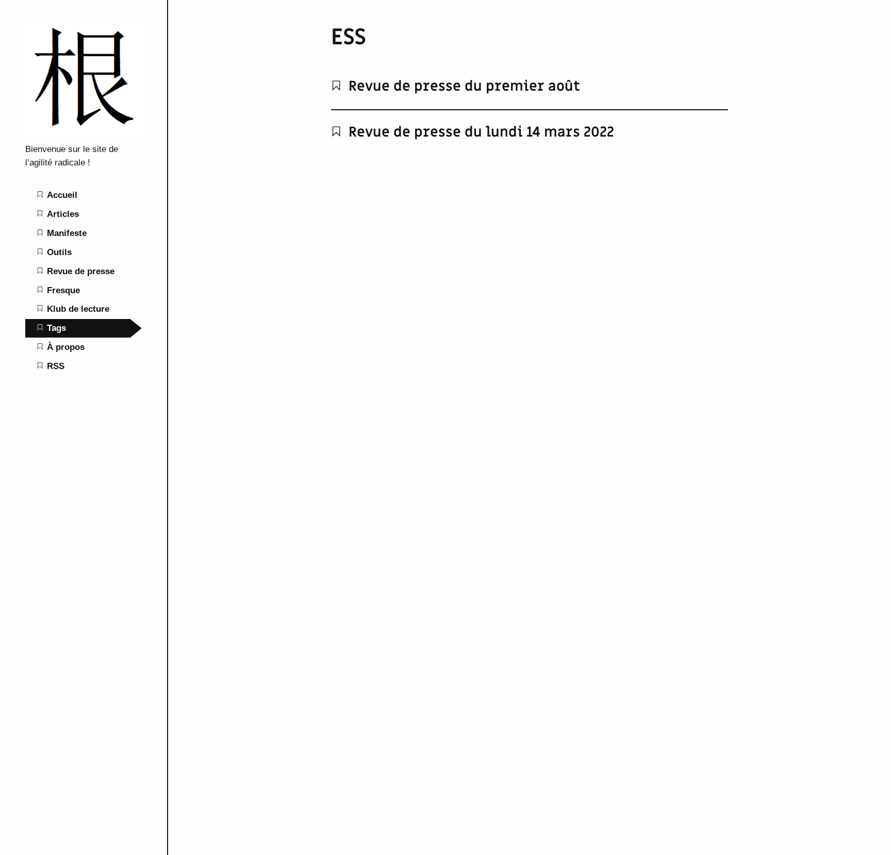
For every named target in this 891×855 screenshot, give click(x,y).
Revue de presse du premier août (462, 86)
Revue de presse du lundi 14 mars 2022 (479, 132)
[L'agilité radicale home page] (83, 130)
